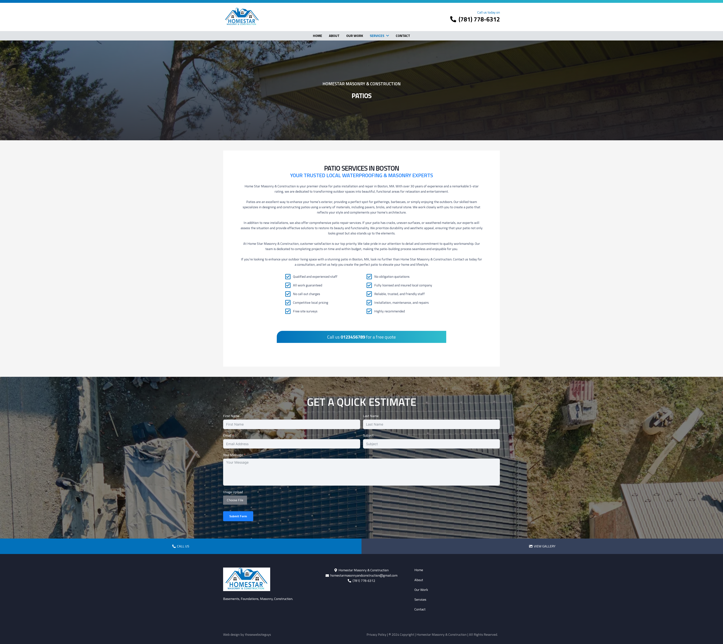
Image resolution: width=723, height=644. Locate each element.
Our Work (421, 589)
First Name (231, 415)
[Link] (181, 546)
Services (420, 599)
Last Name (371, 415)
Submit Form (238, 516)
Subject (368, 435)
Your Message (233, 454)
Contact (420, 609)
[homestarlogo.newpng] (242, 17)
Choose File (235, 500)
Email (227, 435)
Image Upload (233, 491)
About (418, 579)
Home (418, 569)
